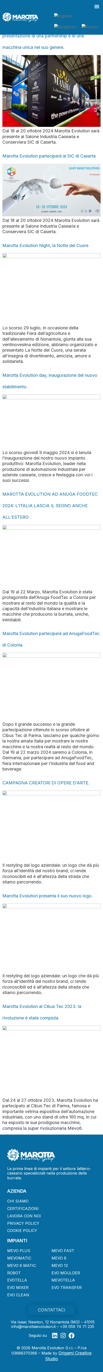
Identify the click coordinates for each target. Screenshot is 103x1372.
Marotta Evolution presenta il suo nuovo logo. (47, 895)
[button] (97, 6)
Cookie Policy (22, 1230)
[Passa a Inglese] (63, 16)
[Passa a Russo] (89, 26)
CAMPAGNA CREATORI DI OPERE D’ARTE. (46, 782)
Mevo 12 (60, 1265)
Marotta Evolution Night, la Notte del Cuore (45, 245)
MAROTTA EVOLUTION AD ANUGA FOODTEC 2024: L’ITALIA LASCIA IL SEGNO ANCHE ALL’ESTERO (50, 506)
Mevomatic (19, 1258)
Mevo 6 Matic (21, 1265)
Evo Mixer (18, 1287)
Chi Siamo (18, 1201)
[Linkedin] (55, 1335)
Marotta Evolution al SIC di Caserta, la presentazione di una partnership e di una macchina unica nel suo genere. (43, 36)
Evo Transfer (67, 1287)
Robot (14, 1273)
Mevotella (63, 1280)
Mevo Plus (18, 1250)
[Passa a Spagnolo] (65, 26)
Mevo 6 (59, 1258)
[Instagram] (63, 1335)
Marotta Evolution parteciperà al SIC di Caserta (49, 155)
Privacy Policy (23, 1223)
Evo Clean (18, 1295)
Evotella (17, 1280)
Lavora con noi (24, 1216)
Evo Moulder (66, 1273)
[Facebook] (71, 1335)
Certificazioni (23, 1208)
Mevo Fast (63, 1250)
